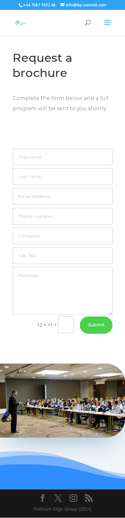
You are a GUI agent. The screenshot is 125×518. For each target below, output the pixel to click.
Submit (96, 325)
